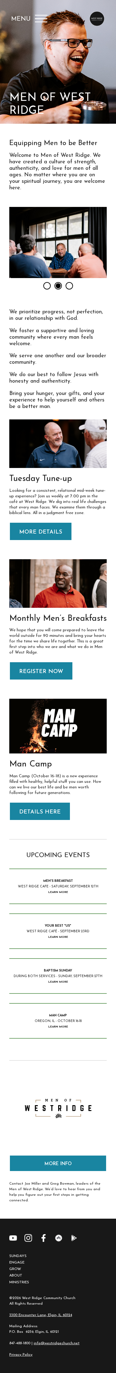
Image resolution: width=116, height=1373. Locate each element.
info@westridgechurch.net (56, 1343)
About (15, 1275)
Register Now (41, 672)
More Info (58, 1164)
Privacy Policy (20, 1355)
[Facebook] (43, 1238)
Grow (15, 1269)
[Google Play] (74, 1238)
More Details (40, 532)
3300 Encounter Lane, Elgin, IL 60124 (40, 1315)
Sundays (18, 1256)
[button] (47, 286)
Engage (16, 1262)
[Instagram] (28, 1238)
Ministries (19, 1282)
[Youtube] (13, 1238)
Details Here (40, 812)
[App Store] (58, 1238)
